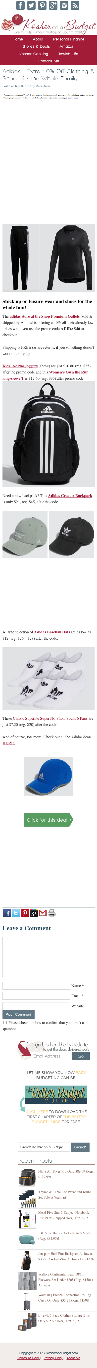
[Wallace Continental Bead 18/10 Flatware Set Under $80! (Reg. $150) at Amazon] (28, 1281)
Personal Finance (69, 39)
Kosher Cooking (33, 54)
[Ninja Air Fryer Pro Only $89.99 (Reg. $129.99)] (28, 1178)
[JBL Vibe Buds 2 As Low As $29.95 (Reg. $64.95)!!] (28, 1239)
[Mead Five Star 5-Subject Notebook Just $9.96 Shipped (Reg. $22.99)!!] (28, 1219)
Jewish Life (68, 54)
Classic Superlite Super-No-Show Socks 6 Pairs (50, 718)
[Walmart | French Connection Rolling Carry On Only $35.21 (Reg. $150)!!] (28, 1301)
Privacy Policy (53, 1358)
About (38, 39)
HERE (8, 743)
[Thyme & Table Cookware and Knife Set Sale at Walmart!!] (28, 1198)
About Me (73, 1358)
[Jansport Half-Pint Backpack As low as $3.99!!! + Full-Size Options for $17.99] (28, 1260)
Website (77, 1005)
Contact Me (48, 61)
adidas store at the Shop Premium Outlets (45, 316)
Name (76, 985)
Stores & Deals (36, 46)
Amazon (67, 46)
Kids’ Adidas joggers (20, 366)
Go (81, 1056)
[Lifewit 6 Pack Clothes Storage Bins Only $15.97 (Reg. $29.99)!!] (28, 1322)
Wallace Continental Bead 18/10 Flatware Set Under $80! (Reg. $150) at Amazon (66, 1279)
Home (18, 39)
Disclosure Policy (29, 1358)
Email (76, 995)
